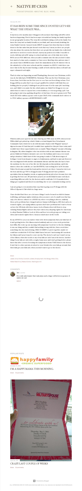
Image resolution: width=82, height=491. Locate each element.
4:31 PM (22, 273)
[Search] (70, 6)
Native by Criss (32, 6)
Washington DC (37, 261)
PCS (56, 258)
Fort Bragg (47, 258)
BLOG (46, 12)
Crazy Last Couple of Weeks (29, 463)
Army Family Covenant (22, 258)
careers (32, 258)
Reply (19, 281)
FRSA (53, 258)
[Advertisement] (41, 332)
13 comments (19, 373)
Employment (39, 258)
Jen (18, 273)
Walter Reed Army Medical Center (20, 261)
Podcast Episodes (25, 12)
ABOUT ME (38, 12)
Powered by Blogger (42, 481)
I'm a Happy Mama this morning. (32, 368)
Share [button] (12, 256)
